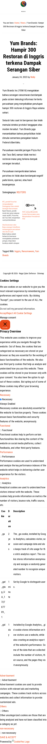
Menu (23, 11)
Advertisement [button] (7, 675)
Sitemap (40, 273)
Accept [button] (3, 313)
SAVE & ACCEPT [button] (8, 737)
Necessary (7, 399)
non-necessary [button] (7, 728)
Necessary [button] (5, 395)
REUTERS (21, 192)
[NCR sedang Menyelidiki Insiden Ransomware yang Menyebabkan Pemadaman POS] (31, 206)
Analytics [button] (4, 478)
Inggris (17, 251)
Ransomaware (28, 251)
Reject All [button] (11, 313)
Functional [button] (5, 425)
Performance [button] (6, 452)
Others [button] (3, 706)
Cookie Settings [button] (24, 313)
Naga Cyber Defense (23, 4)
